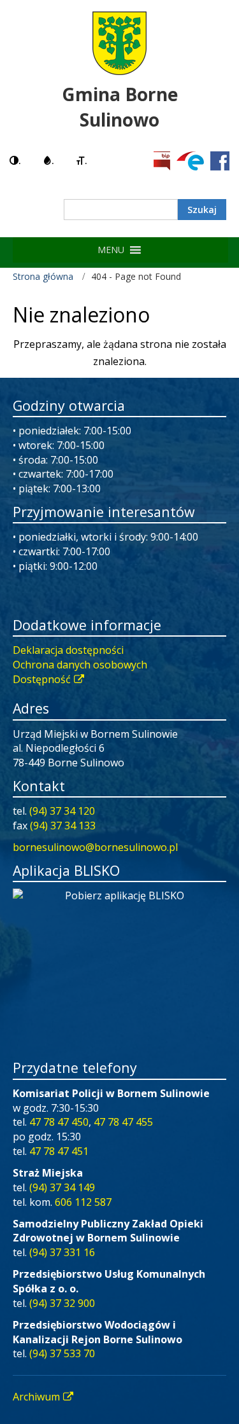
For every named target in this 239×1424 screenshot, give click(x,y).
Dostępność (42, 679)
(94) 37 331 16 (62, 1252)
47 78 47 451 (59, 1151)
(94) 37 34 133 (63, 826)
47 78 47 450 (59, 1122)
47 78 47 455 (123, 1122)
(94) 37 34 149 (62, 1187)
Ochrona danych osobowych (80, 665)
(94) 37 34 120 (62, 811)
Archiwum (36, 1397)
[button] (111, 250)
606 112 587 (83, 1202)
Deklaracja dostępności (68, 650)
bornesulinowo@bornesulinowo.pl (95, 847)
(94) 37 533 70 (62, 1353)
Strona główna (43, 276)
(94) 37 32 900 (62, 1303)
